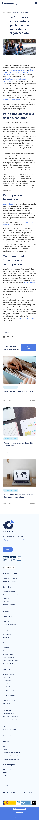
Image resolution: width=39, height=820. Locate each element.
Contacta (5, 786)
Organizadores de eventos (11, 661)
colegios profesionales (19, 70)
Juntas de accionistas (9, 592)
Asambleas (6, 598)
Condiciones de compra (20, 817)
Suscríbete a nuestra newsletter (13, 536)
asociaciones (24, 72)
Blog (9, 12)
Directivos (6, 648)
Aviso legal (19, 812)
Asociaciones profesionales (11, 759)
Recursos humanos (8, 654)
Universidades (7, 634)
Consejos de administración (11, 595)
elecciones (16, 99)
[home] (17, 3)
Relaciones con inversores (10, 651)
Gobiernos (6, 637)
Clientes (5, 749)
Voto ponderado (7, 707)
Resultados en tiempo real (10, 717)
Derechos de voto (8, 723)
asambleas (7, 99)
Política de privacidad (19, 809)
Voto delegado (7, 710)
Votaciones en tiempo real (10, 578)
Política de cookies (19, 815)
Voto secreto (6, 704)
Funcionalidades (9, 696)
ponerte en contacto (26, 318)
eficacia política (29, 282)
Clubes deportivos (8, 628)
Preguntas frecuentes (9, 690)
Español (8, 568)
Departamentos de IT (9, 657)
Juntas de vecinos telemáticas (11, 753)
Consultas (6, 611)
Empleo (5, 776)
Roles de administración (10, 730)
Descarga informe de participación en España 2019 (19, 444)
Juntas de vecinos (8, 608)
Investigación (7, 687)
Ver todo (28, 348)
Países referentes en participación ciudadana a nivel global (18, 495)
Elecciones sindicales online (11, 756)
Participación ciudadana (21, 12)
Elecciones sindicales (9, 605)
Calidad (5, 779)
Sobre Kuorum (7, 769)
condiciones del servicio (17, 544)
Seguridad (6, 669)
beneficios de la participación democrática (15, 80)
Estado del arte (7, 677)
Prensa (5, 782)
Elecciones (6, 601)
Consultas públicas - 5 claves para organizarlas (18, 392)
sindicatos (15, 72)
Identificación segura (9, 700)
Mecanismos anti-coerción (10, 720)
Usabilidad (6, 733)
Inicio (4, 12)
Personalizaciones (8, 736)
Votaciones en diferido (9, 581)
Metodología (6, 684)
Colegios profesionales (9, 625)
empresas (6, 74)
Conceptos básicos (8, 674)
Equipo (5, 773)
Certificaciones (7, 681)
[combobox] (10, 567)
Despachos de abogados (10, 664)
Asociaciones (7, 631)
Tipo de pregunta (8, 726)
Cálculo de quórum (8, 713)
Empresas (6, 621)
